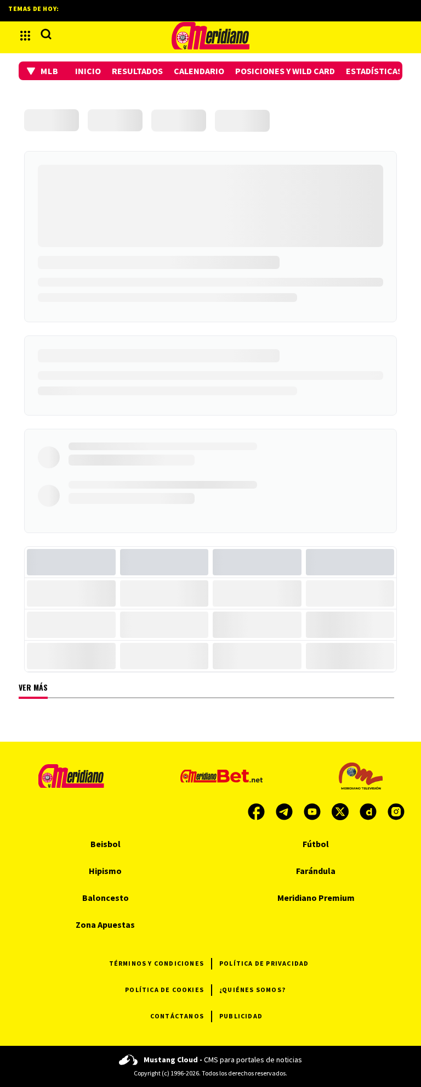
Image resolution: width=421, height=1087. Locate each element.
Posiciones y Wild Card (285, 70)
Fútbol (316, 843)
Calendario (199, 70)
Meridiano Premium (316, 897)
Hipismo (105, 870)
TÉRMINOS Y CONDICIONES (156, 963)
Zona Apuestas (105, 924)
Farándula (315, 870)
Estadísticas (374, 70)
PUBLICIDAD (241, 1016)
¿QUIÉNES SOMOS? (252, 989)
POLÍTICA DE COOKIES (164, 989)
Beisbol (105, 843)
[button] (42, 70)
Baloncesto (105, 897)
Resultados (137, 70)
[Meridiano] (210, 35)
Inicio (88, 70)
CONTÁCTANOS (177, 1016)
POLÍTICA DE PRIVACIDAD (264, 963)
